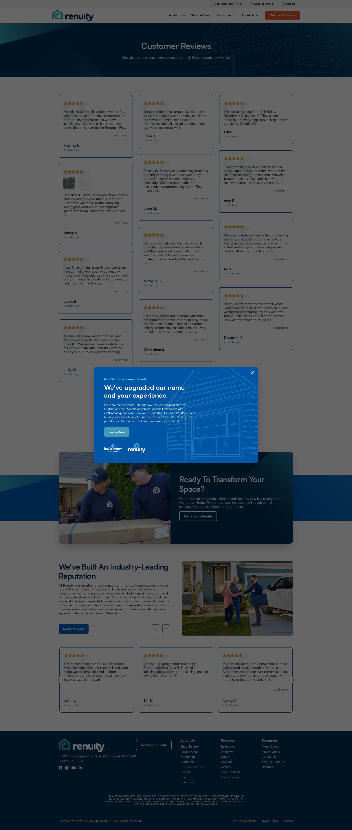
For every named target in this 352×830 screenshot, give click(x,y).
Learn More (117, 432)
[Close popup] (252, 373)
